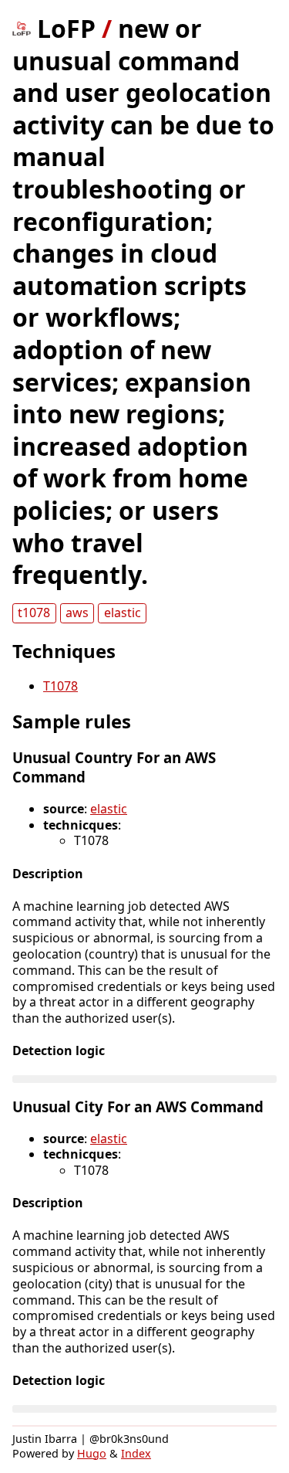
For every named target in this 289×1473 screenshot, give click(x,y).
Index (136, 1453)
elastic (122, 612)
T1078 (60, 685)
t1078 (34, 612)
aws (77, 612)
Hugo (91, 1453)
